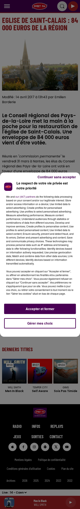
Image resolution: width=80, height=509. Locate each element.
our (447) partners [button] (25, 196)
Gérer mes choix (40, 323)
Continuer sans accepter (57, 177)
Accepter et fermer (40, 308)
